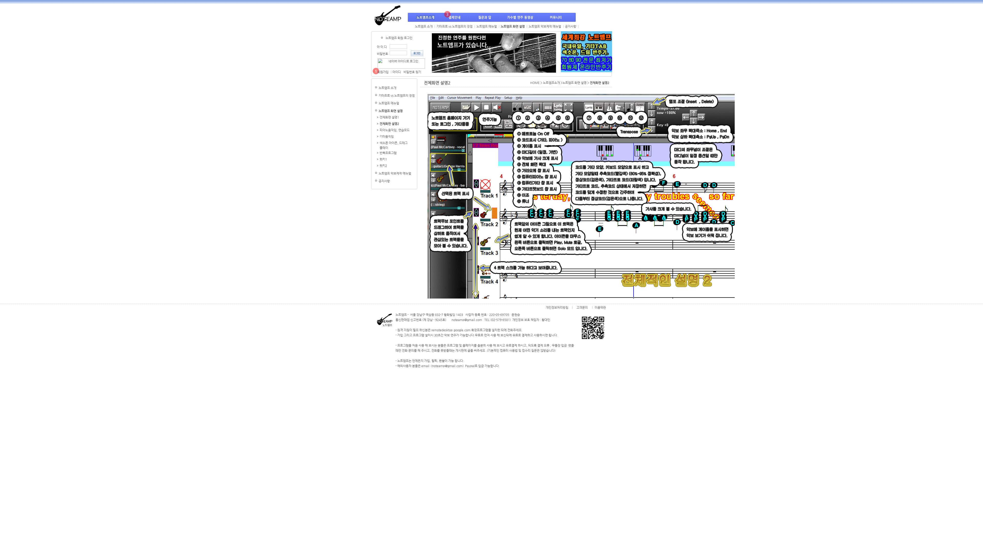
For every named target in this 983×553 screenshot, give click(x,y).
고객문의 (582, 307)
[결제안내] (454, 17)
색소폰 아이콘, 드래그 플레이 (394, 145)
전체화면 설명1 (389, 117)
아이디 (396, 72)
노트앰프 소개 (424, 26)
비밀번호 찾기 (412, 72)
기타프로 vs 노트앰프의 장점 (454, 26)
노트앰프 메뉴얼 (486, 26)
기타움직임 (387, 136)
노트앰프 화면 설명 (513, 26)
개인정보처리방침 (557, 307)
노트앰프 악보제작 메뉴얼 (545, 26)
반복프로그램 (388, 153)
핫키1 (383, 159)
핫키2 (383, 165)
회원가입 (383, 72)
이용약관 (600, 307)
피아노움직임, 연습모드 (395, 130)
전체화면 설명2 (389, 123)
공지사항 (570, 26)
